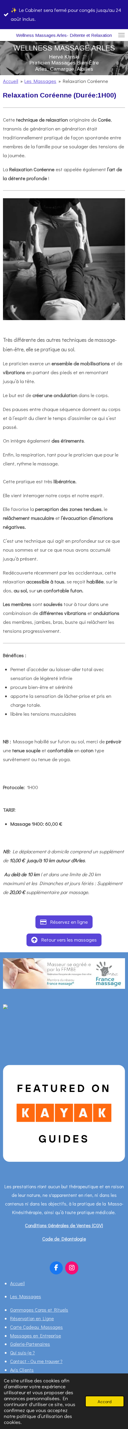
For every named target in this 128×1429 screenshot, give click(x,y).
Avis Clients (22, 1370)
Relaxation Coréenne (85, 81)
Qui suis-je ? (22, 1352)
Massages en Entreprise (35, 1335)
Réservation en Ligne (32, 1318)
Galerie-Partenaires (30, 1344)
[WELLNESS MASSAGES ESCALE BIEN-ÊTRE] (18, 1007)
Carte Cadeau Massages (36, 1327)
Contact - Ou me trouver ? (36, 1361)
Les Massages (40, 81)
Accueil (10, 81)
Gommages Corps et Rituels (39, 1310)
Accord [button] (105, 1401)
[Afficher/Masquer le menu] (121, 35)
